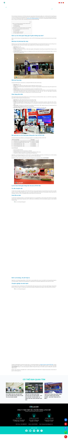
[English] (61, 2)
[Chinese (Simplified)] (63, 2)
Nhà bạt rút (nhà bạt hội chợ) (18, 24)
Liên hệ (55, 2)
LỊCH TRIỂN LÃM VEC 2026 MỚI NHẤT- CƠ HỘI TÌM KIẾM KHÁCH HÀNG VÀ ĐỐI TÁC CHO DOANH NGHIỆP (14, 396)
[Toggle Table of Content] (30, 22)
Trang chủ (32, 2)
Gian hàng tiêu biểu (17, 26)
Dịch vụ (43, 2)
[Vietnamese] (59, 2)
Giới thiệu (38, 2)
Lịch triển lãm (50, 2)
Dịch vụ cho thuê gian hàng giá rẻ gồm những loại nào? (22, 23)
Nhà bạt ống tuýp (16, 25)
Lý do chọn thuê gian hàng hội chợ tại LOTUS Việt (21, 28)
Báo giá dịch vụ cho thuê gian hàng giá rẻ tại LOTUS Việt (22, 27)
